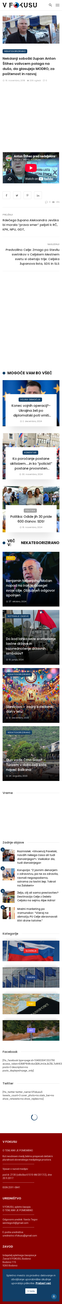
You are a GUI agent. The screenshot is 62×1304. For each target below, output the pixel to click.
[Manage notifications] (54, 1296)
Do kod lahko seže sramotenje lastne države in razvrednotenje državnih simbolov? (31, 646)
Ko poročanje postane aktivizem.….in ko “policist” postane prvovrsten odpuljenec (31, 463)
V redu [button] (31, 1291)
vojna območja (30, 399)
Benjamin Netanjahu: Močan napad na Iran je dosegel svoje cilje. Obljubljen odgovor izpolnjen (30, 588)
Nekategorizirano (14, 51)
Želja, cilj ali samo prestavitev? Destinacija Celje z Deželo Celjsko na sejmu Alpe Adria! (38, 896)
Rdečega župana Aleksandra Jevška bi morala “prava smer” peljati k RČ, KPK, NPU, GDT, (31, 225)
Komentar (30, 452)
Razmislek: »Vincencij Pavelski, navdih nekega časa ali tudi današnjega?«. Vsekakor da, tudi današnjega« (37, 857)
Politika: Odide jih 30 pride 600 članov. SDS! (31, 519)
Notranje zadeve (18, 616)
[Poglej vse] (31, 951)
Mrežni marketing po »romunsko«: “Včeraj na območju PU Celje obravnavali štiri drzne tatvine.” (37, 914)
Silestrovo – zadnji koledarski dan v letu (29, 709)
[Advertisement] (31, 117)
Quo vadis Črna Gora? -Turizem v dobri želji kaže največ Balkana (26, 765)
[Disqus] (31, 321)
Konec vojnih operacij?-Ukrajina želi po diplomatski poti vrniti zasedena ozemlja (31, 410)
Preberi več (43, 1283)
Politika (30, 510)
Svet (10, 558)
